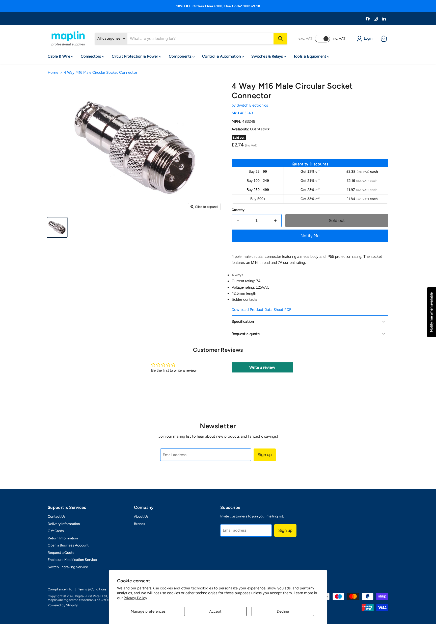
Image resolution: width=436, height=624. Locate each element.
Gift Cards (56, 531)
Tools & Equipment (310, 56)
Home (53, 72)
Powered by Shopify (63, 605)
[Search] (280, 38)
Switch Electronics (252, 105)
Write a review (262, 367)
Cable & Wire (59, 56)
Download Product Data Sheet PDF (261, 309)
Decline (283, 611)
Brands (139, 524)
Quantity (238, 210)
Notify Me (310, 235)
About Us (141, 516)
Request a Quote (61, 553)
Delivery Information (64, 524)
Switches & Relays (267, 56)
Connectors (91, 56)
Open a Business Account (68, 545)
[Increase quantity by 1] (275, 220)
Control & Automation (222, 56)
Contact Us (57, 516)
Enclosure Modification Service (72, 560)
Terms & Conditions (92, 589)
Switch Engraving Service (68, 567)
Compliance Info (60, 589)
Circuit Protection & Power (135, 56)
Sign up (265, 454)
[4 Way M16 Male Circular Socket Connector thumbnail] (57, 227)
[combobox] (200, 38)
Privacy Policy (135, 598)
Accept (215, 611)
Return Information (63, 538)
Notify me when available (431, 312)
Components (181, 56)
